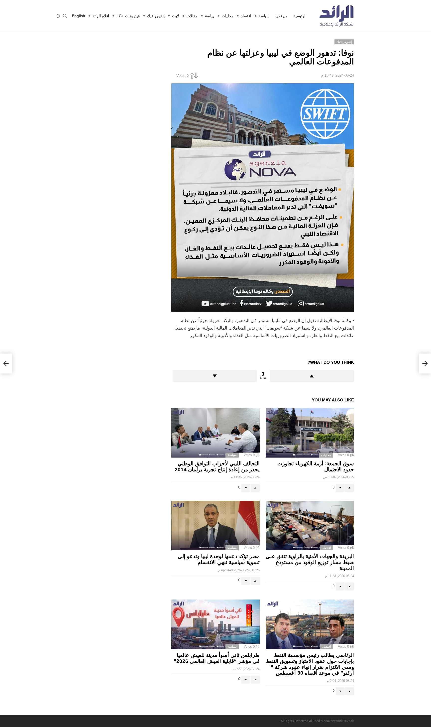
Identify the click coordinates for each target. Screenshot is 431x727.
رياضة (209, 16)
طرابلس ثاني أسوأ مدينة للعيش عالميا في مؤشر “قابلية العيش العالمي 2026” (217, 658)
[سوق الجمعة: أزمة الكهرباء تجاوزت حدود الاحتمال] (310, 433)
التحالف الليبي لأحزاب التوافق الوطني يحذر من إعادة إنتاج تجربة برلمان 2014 (217, 466)
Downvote (215, 376)
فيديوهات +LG (128, 16)
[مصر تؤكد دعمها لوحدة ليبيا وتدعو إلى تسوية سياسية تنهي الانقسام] (215, 525)
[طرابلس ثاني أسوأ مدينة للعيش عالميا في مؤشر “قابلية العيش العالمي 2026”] (215, 624)
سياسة (264, 16)
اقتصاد (246, 16)
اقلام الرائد (101, 16)
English (78, 16)
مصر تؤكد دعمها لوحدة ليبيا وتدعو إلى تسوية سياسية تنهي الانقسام (219, 559)
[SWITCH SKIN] (58, 16)
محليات (227, 16)
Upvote (312, 376)
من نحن (282, 16)
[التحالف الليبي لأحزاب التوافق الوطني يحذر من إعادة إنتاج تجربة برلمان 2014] (215, 433)
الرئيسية (300, 16)
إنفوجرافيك (156, 16)
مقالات (192, 16)
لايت (175, 16)
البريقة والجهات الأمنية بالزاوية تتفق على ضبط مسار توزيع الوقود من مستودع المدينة (310, 562)
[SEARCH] (65, 16)
